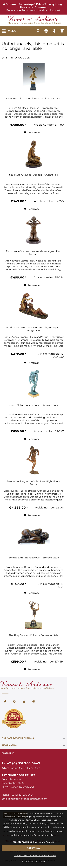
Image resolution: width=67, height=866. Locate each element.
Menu (12, 31)
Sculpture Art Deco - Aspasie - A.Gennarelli (33, 174)
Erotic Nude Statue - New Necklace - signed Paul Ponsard (33, 252)
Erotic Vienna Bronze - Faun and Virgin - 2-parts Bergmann (33, 329)
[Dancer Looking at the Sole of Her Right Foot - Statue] (33, 460)
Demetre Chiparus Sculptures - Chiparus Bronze (33, 98)
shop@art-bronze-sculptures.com (28, 798)
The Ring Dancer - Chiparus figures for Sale (33, 635)
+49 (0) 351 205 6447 (22, 763)
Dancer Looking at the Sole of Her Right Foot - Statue (33, 483)
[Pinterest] (33, 702)
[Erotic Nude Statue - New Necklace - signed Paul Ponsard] (33, 230)
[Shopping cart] (62, 31)
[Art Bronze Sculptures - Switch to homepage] (33, 19)
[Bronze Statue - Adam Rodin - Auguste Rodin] (33, 384)
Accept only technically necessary (35, 855)
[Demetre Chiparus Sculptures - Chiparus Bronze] (33, 77)
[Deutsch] (46, 31)
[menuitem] (9, 31)
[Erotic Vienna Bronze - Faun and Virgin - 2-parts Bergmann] (33, 306)
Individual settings (33, 861)
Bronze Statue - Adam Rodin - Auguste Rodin (33, 405)
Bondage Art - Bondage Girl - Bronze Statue (33, 557)
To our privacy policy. (44, 835)
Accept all (33, 848)
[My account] (54, 31)
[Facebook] (5, 702)
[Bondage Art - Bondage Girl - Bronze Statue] (33, 536)
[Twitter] (24, 702)
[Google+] (14, 702)
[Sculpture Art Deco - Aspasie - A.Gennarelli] (33, 153)
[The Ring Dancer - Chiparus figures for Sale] (33, 614)
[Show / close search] (38, 31)
